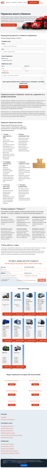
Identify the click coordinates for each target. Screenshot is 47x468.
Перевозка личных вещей (7, 437)
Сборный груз (5, 58)
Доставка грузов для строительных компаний (11, 435)
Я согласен (24, 465)
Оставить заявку (33, 2)
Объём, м (26, 66)
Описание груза (5, 72)
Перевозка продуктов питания (8, 433)
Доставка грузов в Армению (7, 448)
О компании (20, 2)
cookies (9, 461)
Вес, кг (3, 66)
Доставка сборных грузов (7, 428)
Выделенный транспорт (7, 60)
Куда (3, 49)
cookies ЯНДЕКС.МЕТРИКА (11, 462)
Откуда (3, 43)
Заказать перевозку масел (9, 25)
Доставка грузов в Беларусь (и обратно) (10, 453)
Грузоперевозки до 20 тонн (7, 426)
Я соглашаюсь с (26, 280)
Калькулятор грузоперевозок (8, 419)
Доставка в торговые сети (7, 430)
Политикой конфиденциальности (29, 280)
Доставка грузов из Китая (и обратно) (9, 451)
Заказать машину (8, 314)
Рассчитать (23, 86)
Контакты (25, 2)
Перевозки (8, 2)
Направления (14, 2)
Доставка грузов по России (7, 446)
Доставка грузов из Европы (7, 444)
